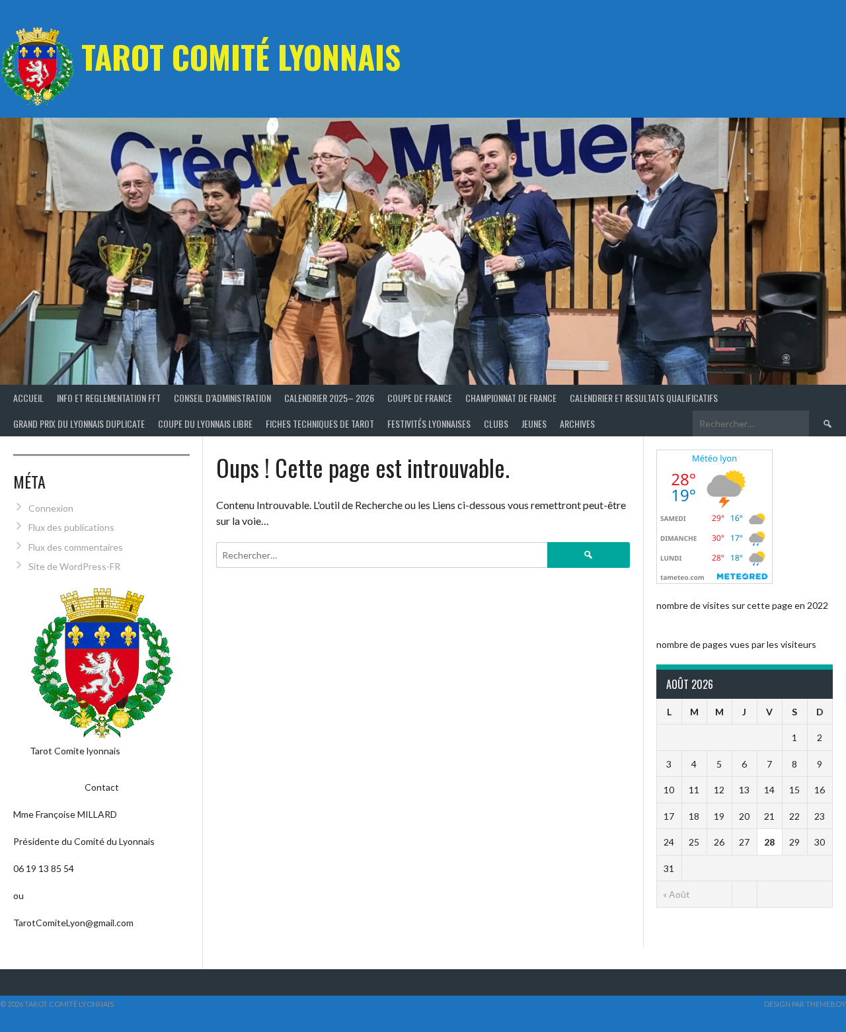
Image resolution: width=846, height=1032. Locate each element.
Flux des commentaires (75, 547)
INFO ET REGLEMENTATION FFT (109, 398)
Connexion (50, 508)
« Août (676, 894)
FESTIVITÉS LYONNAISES (429, 423)
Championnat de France (511, 398)
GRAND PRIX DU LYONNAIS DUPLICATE (79, 423)
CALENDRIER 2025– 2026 (329, 398)
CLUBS (496, 423)
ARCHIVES (577, 423)
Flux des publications (71, 527)
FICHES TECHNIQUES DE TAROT (320, 423)
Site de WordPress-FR (74, 566)
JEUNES (534, 423)
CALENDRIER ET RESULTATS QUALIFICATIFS (644, 398)
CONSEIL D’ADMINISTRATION (222, 398)
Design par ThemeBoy (805, 1004)
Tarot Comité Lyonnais (241, 56)
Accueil (28, 398)
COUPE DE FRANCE (419, 398)
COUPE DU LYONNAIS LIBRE (205, 423)
